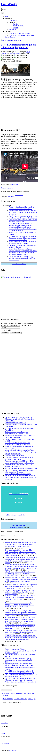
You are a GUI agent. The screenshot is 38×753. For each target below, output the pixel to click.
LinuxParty (9, 4)
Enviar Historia (10, 37)
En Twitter (27, 693)
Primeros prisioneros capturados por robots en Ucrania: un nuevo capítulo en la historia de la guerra (23, 212)
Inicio (7, 17)
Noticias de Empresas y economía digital (22, 35)
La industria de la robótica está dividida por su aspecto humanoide (22, 230)
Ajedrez (15, 28)
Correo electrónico (15, 53)
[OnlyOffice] (11, 40)
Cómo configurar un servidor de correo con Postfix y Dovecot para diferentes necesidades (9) (20, 681)
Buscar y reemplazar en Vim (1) (15, 649)
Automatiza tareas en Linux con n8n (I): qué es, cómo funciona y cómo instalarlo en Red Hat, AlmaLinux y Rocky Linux (20, 597)
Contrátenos (13, 20)
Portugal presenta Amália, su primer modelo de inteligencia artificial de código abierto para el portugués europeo (20, 592)
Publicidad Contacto (8, 693)
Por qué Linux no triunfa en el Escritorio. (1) (19, 671)
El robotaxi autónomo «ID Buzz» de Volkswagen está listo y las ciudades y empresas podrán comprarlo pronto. (21, 225)
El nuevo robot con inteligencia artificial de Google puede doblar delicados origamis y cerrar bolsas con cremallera (22, 238)
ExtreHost (12, 750)
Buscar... (3, 9)
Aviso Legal (31, 699)
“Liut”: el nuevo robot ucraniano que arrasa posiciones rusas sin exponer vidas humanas (23, 217)
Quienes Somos (8, 699)
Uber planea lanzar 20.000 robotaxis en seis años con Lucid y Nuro (23, 220)
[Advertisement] (19, 114)
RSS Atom (19, 693)
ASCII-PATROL (18, 26)
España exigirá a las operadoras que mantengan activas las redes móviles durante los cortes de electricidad (20, 626)
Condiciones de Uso (20, 699)
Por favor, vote (5, 61)
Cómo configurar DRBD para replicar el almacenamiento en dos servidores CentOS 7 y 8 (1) (20, 660)
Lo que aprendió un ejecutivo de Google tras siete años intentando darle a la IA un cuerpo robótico (22, 258)
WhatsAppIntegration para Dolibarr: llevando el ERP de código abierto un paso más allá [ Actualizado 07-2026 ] (20, 573)
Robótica (11, 196)
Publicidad (12, 29)
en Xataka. (14, 184)
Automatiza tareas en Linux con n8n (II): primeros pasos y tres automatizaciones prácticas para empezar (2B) (21, 632)
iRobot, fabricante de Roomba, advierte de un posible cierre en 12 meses (22, 242)
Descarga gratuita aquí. (16, 527)
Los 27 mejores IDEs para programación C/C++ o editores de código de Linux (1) (21, 675)
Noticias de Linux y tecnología (15, 515)
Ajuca (3, 733)
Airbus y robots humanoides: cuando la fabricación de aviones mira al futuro (21, 208)
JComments (19, 195)
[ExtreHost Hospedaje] (16, 277)
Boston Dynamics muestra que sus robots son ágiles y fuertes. (18, 46)
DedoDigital (5, 743)
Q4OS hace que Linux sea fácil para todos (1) (20, 678)
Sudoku (15, 24)
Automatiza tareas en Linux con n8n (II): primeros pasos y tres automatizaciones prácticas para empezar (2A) (21, 586)
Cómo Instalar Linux (19, 264)
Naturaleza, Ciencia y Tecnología (19, 33)
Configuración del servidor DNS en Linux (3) (19, 673)
